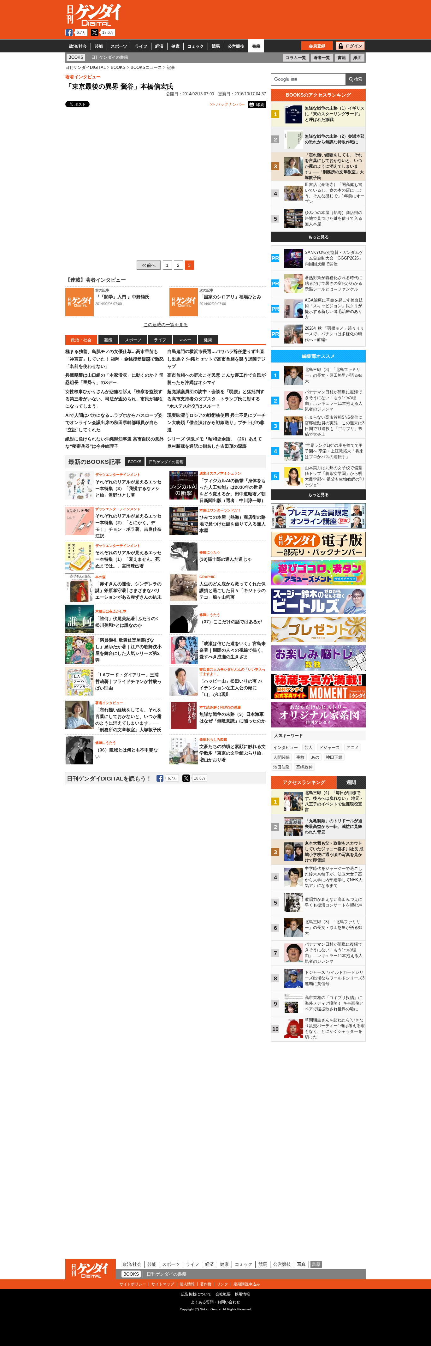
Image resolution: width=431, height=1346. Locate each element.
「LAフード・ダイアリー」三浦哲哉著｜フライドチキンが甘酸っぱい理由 (128, 681)
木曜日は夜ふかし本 (111, 611)
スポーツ (119, 46)
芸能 (99, 46)
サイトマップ (162, 1284)
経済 (159, 46)
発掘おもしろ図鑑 (213, 739)
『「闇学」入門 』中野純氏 (122, 296)
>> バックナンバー (227, 104)
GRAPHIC (207, 577)
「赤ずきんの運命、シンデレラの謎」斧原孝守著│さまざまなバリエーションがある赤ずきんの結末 (128, 590)
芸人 (308, 747)
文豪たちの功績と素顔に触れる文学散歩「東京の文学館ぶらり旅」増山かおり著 (232, 753)
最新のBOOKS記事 (94, 461)
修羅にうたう (209, 552)
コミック (195, 46)
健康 (175, 46)
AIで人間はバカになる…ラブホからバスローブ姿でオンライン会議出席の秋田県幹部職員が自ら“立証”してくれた (113, 423)
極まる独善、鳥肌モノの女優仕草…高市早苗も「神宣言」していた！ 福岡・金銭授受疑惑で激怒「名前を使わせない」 (114, 359)
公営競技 (236, 46)
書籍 (256, 46)
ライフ (141, 46)
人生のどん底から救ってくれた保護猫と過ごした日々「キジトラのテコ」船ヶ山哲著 (232, 590)
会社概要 (223, 1294)
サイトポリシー (133, 1284)
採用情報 (242, 1294)
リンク (222, 1284)
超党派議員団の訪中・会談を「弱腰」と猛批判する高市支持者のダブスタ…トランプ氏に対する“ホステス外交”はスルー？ (215, 399)
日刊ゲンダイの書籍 (166, 462)
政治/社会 (78, 46)
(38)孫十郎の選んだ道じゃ (225, 559)
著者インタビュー (83, 76)
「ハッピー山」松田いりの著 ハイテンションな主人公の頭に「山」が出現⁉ (231, 688)
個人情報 (187, 1284)
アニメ (352, 747)
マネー (185, 340)
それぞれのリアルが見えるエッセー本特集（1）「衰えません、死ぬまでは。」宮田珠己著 (128, 559)
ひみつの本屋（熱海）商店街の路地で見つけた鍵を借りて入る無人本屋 (232, 524)
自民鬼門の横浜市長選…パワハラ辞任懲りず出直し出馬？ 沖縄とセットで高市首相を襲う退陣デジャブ (216, 359)
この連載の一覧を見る (166, 324)
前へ (149, 265)
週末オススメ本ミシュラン (220, 473)
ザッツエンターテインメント (117, 474)
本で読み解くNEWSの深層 (220, 707)
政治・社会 (81, 340)
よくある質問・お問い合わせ (215, 1302)
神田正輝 (334, 757)
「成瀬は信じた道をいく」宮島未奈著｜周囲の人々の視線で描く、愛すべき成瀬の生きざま (232, 650)
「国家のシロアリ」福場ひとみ (230, 296)
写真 (301, 1264)
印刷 (260, 104)
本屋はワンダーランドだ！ (220, 510)
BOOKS (134, 462)
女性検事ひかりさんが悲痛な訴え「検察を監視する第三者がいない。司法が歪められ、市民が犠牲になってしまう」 (113, 399)
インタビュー (285, 747)
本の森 (100, 577)
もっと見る (318, 237)
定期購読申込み (246, 1284)
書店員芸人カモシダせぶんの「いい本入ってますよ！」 (232, 671)
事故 (300, 757)
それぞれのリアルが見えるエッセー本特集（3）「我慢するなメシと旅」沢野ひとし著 (128, 488)
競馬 (216, 46)
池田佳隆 (281, 767)
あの (315, 757)
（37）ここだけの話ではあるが (230, 621)
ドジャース (329, 747)
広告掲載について (196, 1294)
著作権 (205, 1284)
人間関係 (281, 757)
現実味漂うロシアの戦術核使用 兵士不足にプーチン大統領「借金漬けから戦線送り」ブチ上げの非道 (216, 423)
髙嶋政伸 (304, 767)
